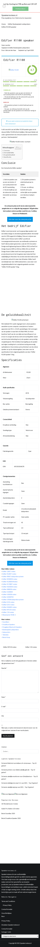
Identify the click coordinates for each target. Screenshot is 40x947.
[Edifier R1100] (14, 70)
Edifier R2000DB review (10, 579)
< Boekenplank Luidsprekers (10, 629)
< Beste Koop (5, 637)
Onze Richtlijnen (6, 913)
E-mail (3, 706)
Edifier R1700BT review (10, 584)
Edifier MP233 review (9, 610)
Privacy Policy (7, 905)
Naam (3, 697)
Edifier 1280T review (9, 571)
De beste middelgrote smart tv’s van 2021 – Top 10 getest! (19, 783)
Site (2, 716)
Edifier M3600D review (10, 607)
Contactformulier (6, 909)
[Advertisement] (20, 291)
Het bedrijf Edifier (9, 152)
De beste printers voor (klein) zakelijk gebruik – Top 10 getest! (18, 771)
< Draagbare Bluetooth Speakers (11, 627)
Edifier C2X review (8, 612)
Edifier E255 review (8, 605)
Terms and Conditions (8, 901)
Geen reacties (5, 45)
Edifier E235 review (8, 602)
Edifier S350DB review (9, 594)
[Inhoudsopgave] (17, 147)
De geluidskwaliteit (9, 155)
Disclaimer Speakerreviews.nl (10, 925)
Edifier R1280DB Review (10, 581)
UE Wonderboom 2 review (9, 804)
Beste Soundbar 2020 (8, 813)
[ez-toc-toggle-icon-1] (18, 147)
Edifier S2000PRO (8, 597)
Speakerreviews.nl (9, 15)
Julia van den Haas (10, 50)
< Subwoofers (5, 632)
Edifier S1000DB (8, 592)
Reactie (4, 668)
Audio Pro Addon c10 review (10, 808)
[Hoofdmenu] (37, 17)
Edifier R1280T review (9, 574)
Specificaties (7, 157)
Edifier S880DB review (9, 589)
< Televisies (5, 635)
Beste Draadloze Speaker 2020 (11, 818)
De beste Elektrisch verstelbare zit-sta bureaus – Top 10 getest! (18, 764)
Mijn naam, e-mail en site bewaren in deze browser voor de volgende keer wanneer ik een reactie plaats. (19, 729)
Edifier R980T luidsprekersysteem (13, 576)
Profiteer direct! (20, 9)
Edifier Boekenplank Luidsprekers (19, 48)
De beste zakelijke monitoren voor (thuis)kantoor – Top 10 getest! (19, 778)
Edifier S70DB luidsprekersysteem (13, 599)
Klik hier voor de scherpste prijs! (20, 219)
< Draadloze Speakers (8, 624)
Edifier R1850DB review (10, 587)
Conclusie (7, 150)
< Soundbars (5, 622)
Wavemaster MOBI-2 (9, 615)
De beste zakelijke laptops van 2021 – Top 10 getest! (17, 787)
